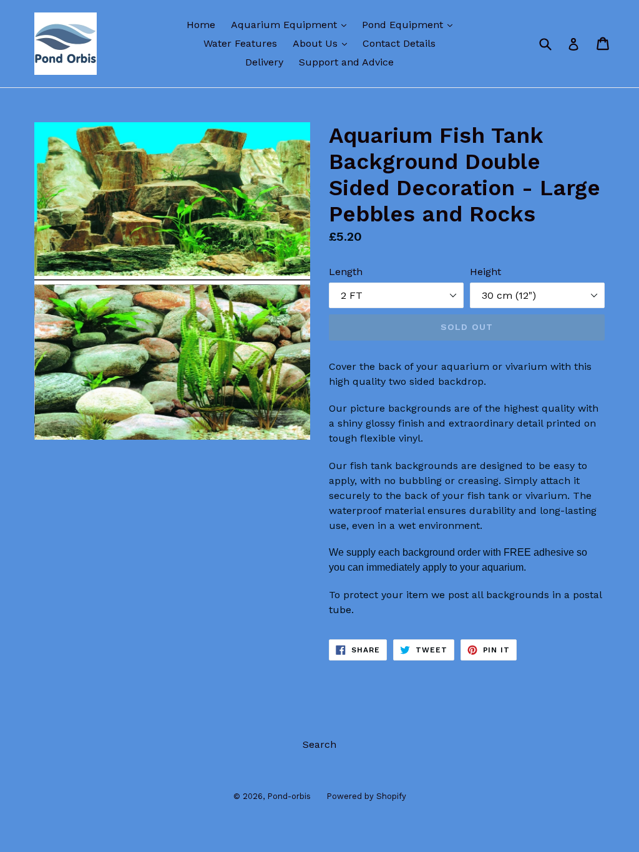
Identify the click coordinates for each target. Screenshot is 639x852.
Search (319, 744)
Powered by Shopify (366, 796)
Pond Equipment (410, 24)
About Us (323, 43)
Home (201, 25)
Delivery (264, 62)
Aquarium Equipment (292, 24)
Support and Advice (346, 62)
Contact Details (399, 43)
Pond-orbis (289, 796)
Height (485, 272)
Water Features (240, 43)
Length (346, 272)
